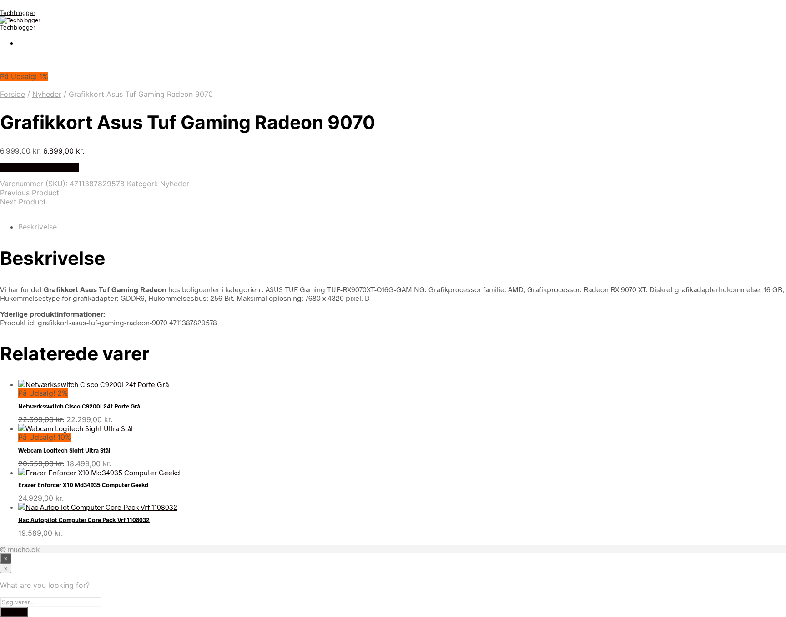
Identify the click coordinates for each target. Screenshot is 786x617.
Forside (12, 94)
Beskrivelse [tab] (37, 226)
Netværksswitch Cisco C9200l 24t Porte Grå (79, 406)
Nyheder (46, 94)
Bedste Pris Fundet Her (39, 167)
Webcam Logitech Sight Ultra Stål (64, 450)
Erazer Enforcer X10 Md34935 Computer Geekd (83, 484)
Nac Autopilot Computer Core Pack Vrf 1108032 (84, 519)
